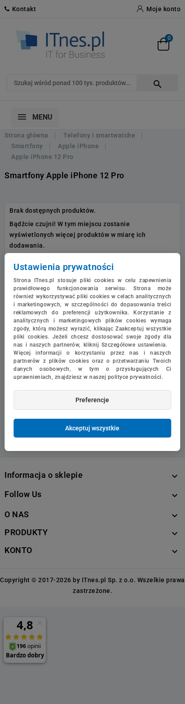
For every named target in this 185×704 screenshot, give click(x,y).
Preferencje (92, 400)
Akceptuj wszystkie (92, 428)
